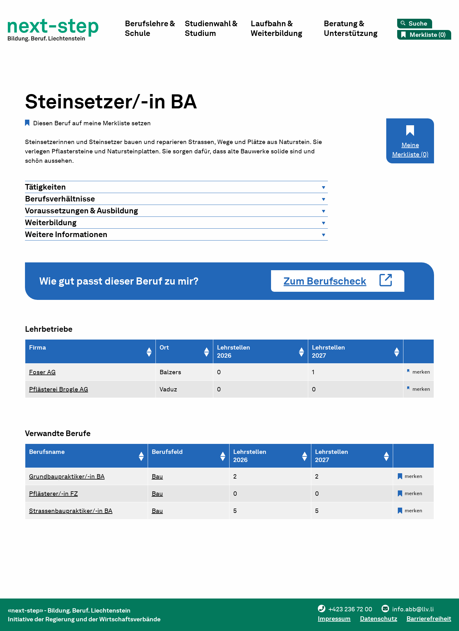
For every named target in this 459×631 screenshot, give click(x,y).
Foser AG (42, 372)
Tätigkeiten (45, 186)
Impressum (334, 618)
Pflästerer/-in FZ (53, 493)
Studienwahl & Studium (211, 28)
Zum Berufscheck (325, 281)
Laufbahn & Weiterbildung (276, 28)
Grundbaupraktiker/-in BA (67, 476)
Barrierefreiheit (429, 618)
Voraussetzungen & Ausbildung (81, 210)
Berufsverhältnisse (60, 198)
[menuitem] (155, 30)
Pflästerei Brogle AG (58, 389)
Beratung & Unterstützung (351, 28)
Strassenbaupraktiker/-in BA (70, 510)
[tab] (176, 187)
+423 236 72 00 (350, 609)
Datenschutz (378, 618)
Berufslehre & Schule (150, 28)
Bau (157, 476)
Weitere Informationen (66, 234)
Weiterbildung (50, 222)
